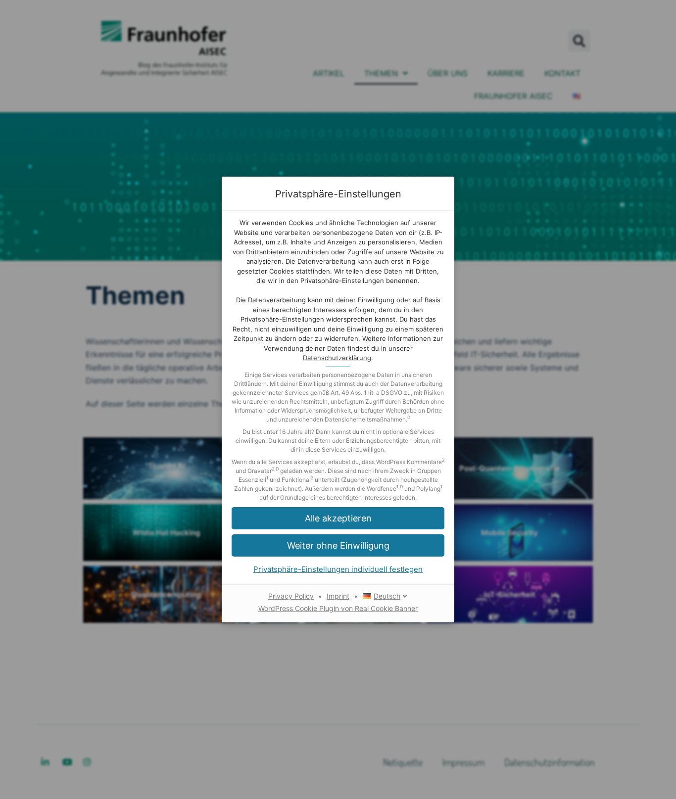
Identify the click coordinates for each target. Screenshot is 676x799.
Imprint (338, 596)
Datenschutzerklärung (337, 358)
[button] (338, 518)
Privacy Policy (291, 596)
